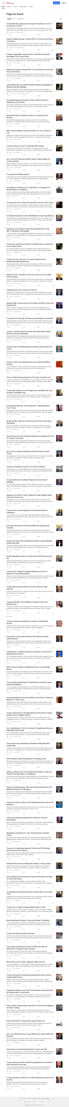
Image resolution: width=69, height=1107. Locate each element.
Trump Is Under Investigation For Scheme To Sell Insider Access (27, 622)
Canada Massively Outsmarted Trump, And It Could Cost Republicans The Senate (27, 101)
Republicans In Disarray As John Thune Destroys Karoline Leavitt (27, 834)
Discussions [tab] (20, 19)
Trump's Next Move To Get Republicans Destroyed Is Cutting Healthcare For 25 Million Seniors (29, 714)
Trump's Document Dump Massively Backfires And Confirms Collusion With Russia (29, 976)
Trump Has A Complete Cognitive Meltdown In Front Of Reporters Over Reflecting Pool (26, 573)
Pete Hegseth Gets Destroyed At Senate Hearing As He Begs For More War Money (29, 878)
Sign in (64, 3)
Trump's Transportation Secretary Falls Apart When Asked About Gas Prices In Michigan (28, 333)
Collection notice (45, 1098)
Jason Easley (20, 32)
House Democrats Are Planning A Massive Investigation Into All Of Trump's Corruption (30, 437)
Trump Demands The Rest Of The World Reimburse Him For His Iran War (30, 1079)
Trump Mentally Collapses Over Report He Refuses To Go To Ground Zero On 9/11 (29, 25)
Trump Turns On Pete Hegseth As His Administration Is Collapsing (27, 511)
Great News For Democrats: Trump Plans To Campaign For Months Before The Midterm (28, 189)
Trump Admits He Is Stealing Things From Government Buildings (26, 481)
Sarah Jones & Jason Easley (22, 93)
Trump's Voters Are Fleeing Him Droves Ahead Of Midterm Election (28, 363)
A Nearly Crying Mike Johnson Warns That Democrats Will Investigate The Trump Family (27, 55)
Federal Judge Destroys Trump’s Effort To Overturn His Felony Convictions (29, 40)
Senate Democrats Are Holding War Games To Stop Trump (28, 863)
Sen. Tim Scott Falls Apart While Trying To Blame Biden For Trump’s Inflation (28, 160)
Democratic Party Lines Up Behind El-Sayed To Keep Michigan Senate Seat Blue (29, 542)
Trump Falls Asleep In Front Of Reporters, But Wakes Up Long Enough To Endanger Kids (29, 392)
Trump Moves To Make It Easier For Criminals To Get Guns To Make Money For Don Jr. (29, 653)
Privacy (34, 1098)
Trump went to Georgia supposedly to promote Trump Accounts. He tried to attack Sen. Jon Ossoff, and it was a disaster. (29, 853)
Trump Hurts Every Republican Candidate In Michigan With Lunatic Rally (28, 745)
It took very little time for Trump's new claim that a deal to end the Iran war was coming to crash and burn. (29, 592)
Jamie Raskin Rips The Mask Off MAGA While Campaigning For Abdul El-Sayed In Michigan (29, 86)
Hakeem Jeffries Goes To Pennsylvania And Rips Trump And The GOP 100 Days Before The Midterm (29, 773)
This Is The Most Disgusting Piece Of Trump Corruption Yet (28, 377)
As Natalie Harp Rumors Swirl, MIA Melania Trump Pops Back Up (30, 216)
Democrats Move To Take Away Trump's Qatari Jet (25, 1021)
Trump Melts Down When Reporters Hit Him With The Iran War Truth (29, 893)
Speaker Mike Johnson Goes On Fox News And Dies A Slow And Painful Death (30, 304)
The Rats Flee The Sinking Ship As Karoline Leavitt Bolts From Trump (29, 348)
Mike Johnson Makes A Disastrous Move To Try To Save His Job (28, 132)
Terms (38, 1098)
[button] (3, 7)
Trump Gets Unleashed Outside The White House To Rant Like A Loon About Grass (29, 245)
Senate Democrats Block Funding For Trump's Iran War (26, 1049)
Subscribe (56, 3)
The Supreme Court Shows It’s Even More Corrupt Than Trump (29, 203)
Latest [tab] (9, 19)
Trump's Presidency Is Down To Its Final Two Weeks (25, 467)
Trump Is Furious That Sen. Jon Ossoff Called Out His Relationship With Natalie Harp (26, 260)
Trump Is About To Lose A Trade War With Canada (25, 146)
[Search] (61, 19)
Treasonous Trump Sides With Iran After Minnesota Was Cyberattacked (27, 638)
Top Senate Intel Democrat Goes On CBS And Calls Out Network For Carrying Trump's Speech (26, 948)
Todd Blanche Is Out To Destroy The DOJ (21, 290)
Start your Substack (31, 1102)
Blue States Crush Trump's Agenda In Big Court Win (25, 962)
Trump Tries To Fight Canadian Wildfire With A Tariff (25, 907)
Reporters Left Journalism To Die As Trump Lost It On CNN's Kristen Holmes (28, 276)
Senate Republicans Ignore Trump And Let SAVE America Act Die (29, 557)
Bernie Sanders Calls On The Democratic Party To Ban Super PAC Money (28, 422)
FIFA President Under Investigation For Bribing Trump (26, 759)
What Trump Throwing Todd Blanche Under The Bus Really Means (28, 668)
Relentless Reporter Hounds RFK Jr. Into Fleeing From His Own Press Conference (29, 71)
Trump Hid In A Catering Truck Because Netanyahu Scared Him (29, 318)
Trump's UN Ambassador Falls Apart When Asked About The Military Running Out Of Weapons (29, 788)
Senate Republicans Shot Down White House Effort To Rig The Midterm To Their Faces (29, 699)
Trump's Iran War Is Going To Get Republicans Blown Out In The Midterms (29, 803)
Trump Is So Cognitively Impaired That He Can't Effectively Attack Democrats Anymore (28, 849)
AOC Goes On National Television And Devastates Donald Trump (27, 452)
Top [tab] (14, 19)
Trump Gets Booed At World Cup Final (20, 933)
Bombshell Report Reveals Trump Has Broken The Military (28, 920)
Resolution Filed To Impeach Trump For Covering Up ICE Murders (27, 116)
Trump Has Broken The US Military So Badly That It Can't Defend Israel (27, 603)
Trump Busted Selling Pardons (17, 174)
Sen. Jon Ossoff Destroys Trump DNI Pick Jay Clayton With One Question (29, 1035)
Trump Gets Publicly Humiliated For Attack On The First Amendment (26, 819)
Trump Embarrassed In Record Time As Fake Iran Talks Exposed (26, 588)
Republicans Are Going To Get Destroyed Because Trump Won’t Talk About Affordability (28, 230)
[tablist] (15, 19)
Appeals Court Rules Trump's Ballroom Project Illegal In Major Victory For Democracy (29, 496)
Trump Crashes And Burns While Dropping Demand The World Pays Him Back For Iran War (29, 1063)
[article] (34, 29)
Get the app (42, 1102)
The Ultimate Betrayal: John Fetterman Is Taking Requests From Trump (28, 407)
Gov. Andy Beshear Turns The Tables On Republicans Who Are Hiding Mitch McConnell (29, 729)
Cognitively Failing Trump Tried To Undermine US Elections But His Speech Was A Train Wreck (29, 991)
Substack (27, 1105)
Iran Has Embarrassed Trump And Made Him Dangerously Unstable (27, 527)
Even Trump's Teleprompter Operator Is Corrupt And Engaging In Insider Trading (29, 1007)
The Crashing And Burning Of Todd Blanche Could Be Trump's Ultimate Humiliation (29, 683)
